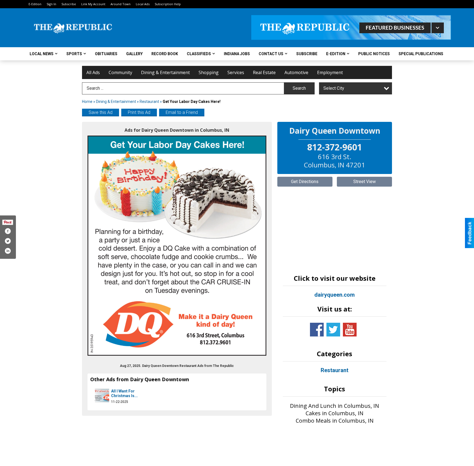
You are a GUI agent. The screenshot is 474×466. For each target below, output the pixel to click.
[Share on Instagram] (7, 251)
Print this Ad (139, 112)
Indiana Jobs (237, 54)
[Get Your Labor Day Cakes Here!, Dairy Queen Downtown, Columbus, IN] (177, 246)
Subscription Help (168, 4)
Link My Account (93, 4)
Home (87, 101)
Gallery (134, 54)
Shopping (209, 72)
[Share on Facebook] (7, 231)
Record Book (164, 54)
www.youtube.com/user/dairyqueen (350, 329)
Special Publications (421, 54)
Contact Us (271, 54)
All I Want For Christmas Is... (124, 393)
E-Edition (35, 4)
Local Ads (142, 4)
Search (299, 88)
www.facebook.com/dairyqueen (317, 329)
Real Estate (264, 72)
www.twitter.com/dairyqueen (333, 329)
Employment (330, 72)
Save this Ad (100, 112)
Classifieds (199, 54)
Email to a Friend (182, 112)
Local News (41, 54)
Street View (364, 181)
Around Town (121, 4)
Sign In (51, 4)
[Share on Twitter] (7, 241)
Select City (333, 88)
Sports (74, 54)
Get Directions (304, 181)
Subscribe (68, 4)
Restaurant (149, 101)
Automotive (296, 72)
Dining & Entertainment (165, 72)
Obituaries (106, 54)
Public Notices (374, 54)
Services (235, 72)
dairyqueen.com (334, 294)
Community (120, 72)
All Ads (93, 72)
